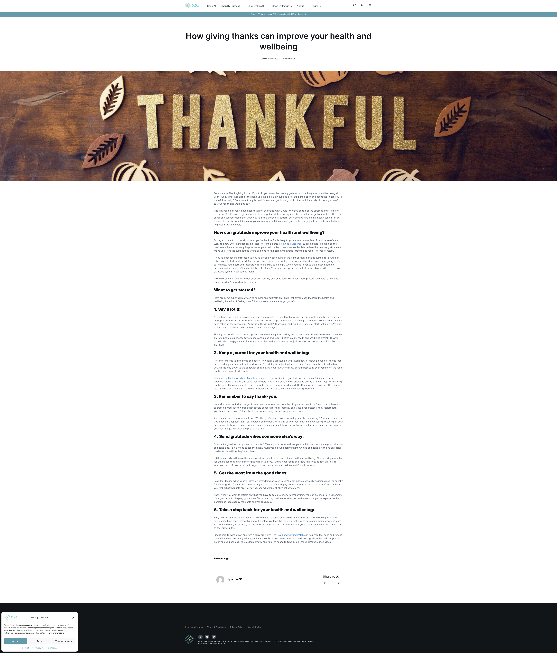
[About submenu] (306, 6)
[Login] (362, 5)
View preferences (63, 641)
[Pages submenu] (321, 6)
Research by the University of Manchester (237, 378)
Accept (15, 641)
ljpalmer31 (235, 579)
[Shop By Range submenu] (291, 6)
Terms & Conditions (216, 627)
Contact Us (52, 648)
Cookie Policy (27, 648)
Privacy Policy (41, 648)
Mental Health (289, 58)
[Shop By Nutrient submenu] (242, 6)
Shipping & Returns (194, 627)
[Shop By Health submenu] (267, 6)
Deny (39, 641)
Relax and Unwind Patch (290, 534)
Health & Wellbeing (270, 58)
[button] (73, 617)
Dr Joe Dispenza (292, 243)
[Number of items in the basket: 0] (369, 5)
